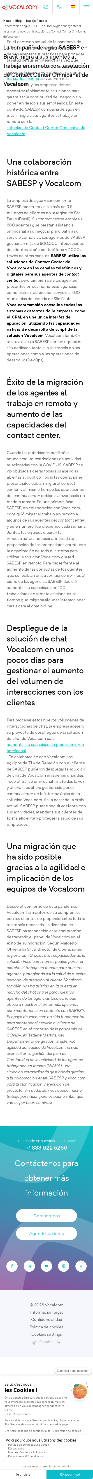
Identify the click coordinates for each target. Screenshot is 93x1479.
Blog (18, 20)
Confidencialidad (46, 1319)
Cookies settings (46, 1334)
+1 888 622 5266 (46, 1147)
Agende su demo (46, 1233)
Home (7, 20)
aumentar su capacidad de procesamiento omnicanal (45, 747)
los (23, 78)
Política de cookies (46, 1327)
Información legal (46, 1312)
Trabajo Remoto (37, 20)
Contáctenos (46, 1215)
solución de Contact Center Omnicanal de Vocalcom (46, 130)
